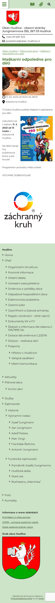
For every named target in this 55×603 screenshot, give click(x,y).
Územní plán (16, 305)
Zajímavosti (12, 404)
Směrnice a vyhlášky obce (25, 288)
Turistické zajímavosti (22, 459)
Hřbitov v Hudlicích (24, 352)
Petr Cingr (18, 438)
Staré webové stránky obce (17, 527)
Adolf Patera (19, 433)
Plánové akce (13, 382)
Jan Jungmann (21, 427)
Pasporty (14, 346)
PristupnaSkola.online (21, 598)
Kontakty (11, 500)
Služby (9, 398)
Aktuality (10, 377)
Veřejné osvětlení (22, 358)
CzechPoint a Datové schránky (28, 310)
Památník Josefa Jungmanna (31, 465)
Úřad (8, 260)
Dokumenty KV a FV (21, 321)
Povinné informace (20, 272)
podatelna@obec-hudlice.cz (23, 41)
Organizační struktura (23, 267)
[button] (4, 4)
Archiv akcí (15, 389)
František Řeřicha (23, 444)
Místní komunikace (24, 363)
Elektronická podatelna (23, 299)
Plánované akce (29, 51)
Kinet (41, 598)
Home (9, 255)
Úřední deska (17, 278)
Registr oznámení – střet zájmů (29, 316)
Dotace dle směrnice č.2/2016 (27, 335)
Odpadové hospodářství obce (27, 294)
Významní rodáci (19, 415)
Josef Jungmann (22, 422)
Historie (13, 410)
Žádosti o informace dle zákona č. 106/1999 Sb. (30, 328)
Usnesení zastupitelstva (23, 283)
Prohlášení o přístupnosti (16, 517)
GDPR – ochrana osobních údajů (20, 522)
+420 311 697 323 (15, 37)
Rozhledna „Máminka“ (26, 481)
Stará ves (17, 476)
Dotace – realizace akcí (23, 340)
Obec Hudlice (10, 51)
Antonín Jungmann (24, 449)
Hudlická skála (21, 471)
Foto (8, 495)
